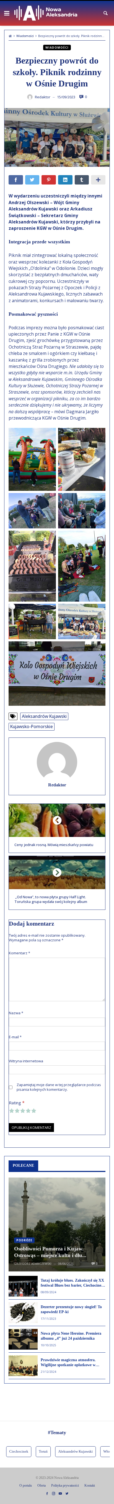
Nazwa (16, 1013)
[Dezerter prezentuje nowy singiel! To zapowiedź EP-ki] (23, 1312)
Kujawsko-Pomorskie (31, 726)
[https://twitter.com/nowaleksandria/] (67, 1493)
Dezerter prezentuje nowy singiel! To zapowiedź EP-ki (71, 1309)
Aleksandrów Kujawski (44, 716)
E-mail (15, 1037)
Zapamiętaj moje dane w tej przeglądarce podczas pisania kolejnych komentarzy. (59, 1087)
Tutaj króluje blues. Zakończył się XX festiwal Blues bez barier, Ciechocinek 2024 (72, 1283)
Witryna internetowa (26, 1061)
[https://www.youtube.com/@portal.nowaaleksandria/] (60, 1493)
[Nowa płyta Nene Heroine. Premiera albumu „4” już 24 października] (23, 1339)
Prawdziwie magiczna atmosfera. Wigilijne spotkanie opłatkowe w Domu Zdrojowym (68, 1363)
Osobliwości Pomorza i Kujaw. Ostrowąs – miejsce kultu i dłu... (50, 1252)
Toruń (35, 1451)
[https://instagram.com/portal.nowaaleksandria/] (53, 1493)
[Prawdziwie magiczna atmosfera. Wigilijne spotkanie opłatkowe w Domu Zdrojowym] (23, 1365)
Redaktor (57, 785)
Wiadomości (25, 36)
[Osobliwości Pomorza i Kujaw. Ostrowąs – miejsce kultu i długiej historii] (57, 1224)
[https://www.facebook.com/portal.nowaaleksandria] (47, 1493)
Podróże (24, 1240)
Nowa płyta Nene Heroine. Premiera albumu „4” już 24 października (71, 1335)
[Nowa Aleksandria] (46, 13)
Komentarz (19, 953)
